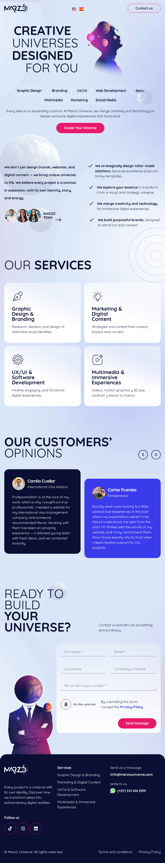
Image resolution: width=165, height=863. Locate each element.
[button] (143, 454)
